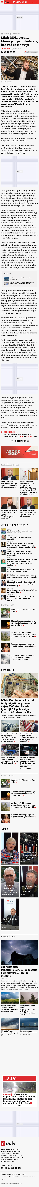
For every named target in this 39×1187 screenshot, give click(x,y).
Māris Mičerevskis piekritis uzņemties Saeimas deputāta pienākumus (28, 513)
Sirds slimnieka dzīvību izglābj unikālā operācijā (19, 532)
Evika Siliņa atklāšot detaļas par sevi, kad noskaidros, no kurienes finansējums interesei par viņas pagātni (22, 562)
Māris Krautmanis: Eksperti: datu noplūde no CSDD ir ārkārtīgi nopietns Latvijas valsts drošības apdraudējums (28, 763)
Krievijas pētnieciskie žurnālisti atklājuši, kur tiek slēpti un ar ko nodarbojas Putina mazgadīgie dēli (21, 545)
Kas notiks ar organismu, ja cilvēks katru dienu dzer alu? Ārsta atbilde (23, 623)
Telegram (21, 436)
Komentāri (16, 34)
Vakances (32, 1177)
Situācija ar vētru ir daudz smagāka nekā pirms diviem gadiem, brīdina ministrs (10, 1008)
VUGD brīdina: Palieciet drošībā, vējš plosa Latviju (9, 1033)
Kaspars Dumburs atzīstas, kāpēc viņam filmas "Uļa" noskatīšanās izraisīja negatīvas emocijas (22, 284)
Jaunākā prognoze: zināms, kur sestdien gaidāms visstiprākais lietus (23, 657)
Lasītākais (7, 605)
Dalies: (12, 441)
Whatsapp (29, 436)
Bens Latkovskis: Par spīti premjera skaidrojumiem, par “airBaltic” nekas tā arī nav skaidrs (9, 737)
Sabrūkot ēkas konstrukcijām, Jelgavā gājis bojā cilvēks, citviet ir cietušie (19, 971)
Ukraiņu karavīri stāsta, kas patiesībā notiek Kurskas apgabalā (22, 570)
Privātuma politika (20, 1174)
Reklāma (9, 1174)
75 (15, 565)
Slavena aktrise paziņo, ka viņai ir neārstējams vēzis (22, 645)
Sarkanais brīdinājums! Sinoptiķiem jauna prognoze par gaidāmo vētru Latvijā (23, 634)
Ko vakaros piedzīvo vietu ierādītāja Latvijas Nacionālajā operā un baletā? (22, 577)
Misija (13, 1174)
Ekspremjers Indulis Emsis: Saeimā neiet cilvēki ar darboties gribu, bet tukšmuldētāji (21, 584)
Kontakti (3, 1179)
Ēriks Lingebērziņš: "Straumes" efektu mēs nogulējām (22, 591)
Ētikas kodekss (24, 1177)
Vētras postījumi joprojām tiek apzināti (19, 538)
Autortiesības (16, 1177)
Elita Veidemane (6, 49)
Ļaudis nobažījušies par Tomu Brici (24, 610)
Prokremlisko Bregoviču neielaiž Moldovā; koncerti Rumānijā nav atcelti (20, 598)
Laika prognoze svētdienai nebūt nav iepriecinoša (21, 278)
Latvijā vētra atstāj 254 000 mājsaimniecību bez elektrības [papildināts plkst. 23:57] (27, 1010)
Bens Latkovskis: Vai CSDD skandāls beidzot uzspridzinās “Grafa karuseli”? (9, 760)
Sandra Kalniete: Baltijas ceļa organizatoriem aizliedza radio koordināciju (19, 553)
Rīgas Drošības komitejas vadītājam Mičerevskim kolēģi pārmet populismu (9, 484)
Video (5, 829)
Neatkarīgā (8, 34)
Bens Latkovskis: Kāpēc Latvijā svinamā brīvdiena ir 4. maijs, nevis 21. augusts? (28, 737)
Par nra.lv (3, 1174)
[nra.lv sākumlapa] (7, 2)
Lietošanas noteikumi (6, 1177)
